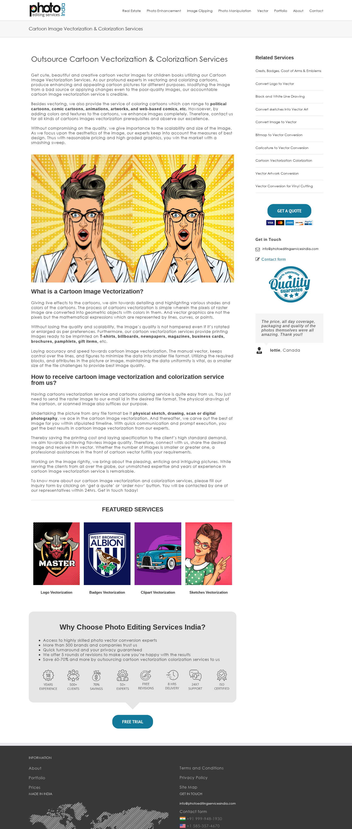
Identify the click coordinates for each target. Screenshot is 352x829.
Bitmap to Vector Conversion (279, 135)
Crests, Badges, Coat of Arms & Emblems (288, 70)
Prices (34, 787)
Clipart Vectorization (158, 592)
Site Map (189, 787)
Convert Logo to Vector (274, 83)
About (35, 768)
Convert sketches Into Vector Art (281, 109)
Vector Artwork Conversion (277, 173)
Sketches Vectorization (208, 592)
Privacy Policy (194, 777)
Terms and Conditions (202, 768)
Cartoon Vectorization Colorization (283, 160)
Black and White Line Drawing (280, 96)
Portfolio (37, 777)
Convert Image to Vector (275, 122)
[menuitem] (134, 10)
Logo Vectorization (56, 592)
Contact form (273, 259)
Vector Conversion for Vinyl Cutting (284, 186)
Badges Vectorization (107, 592)
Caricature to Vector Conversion (282, 147)
